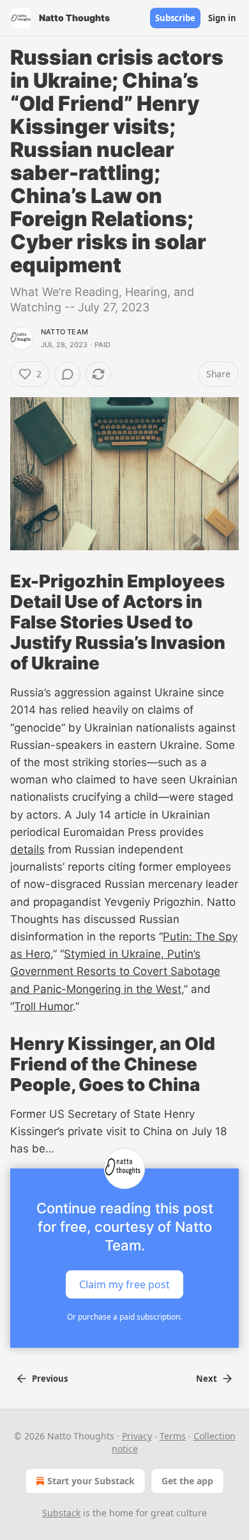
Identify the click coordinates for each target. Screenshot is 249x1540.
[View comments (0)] (67, 374)
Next (206, 1378)
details (27, 849)
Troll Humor (43, 1006)
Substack (61, 1513)
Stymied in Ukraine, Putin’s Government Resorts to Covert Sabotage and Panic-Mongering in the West (115, 971)
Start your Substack (91, 1481)
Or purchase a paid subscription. (124, 1316)
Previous (50, 1378)
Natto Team (64, 331)
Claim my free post (124, 1284)
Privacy (137, 1436)
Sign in (222, 18)
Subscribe (175, 18)
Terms (173, 1436)
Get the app (187, 1481)
